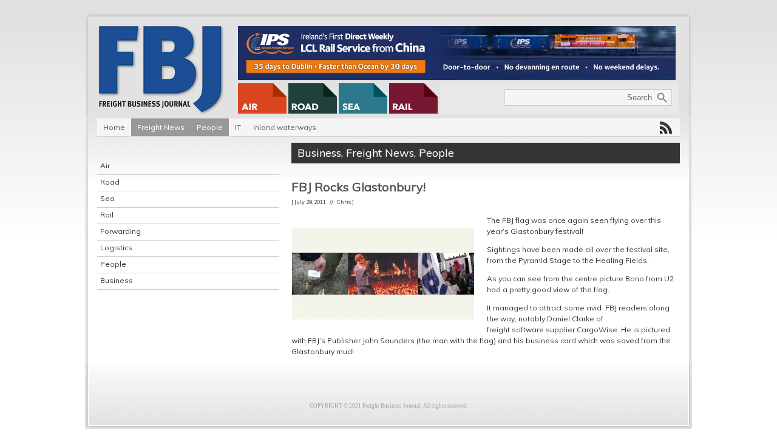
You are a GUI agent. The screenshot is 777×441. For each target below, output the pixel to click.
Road (110, 181)
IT (238, 127)
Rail (107, 214)
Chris (344, 202)
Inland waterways (284, 127)
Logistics (116, 247)
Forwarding (120, 231)
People (210, 127)
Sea (107, 198)
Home (114, 127)
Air (105, 165)
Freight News (161, 127)
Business (116, 280)
